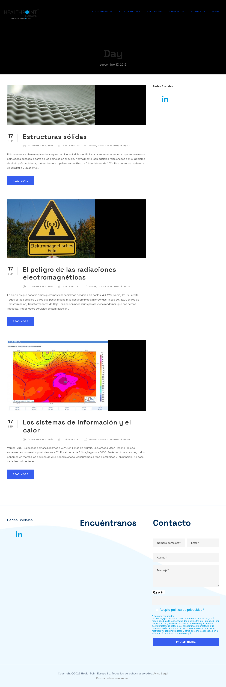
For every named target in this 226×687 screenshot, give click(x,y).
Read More (20, 180)
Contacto (177, 11)
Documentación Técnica (114, 145)
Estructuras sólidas (55, 137)
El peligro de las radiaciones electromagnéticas (69, 273)
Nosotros (198, 11)
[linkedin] (165, 98)
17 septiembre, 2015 (40, 145)
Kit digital (154, 11)
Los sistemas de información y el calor (77, 426)
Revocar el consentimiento (113, 678)
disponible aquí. (183, 633)
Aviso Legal (160, 673)
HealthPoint (71, 145)
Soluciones (100, 11)
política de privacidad (187, 610)
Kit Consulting (129, 11)
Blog (215, 11)
